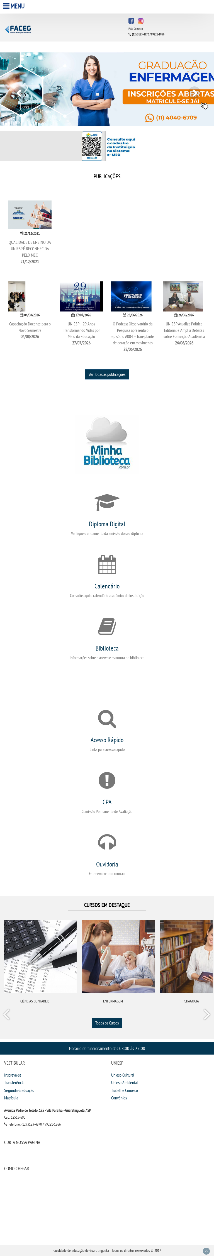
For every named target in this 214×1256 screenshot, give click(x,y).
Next (207, 1015)
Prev (7, 1015)
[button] (16, 89)
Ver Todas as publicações (107, 374)
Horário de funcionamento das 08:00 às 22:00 (107, 1048)
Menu (18, 6)
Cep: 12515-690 (14, 1117)
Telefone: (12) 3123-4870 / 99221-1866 (34, 1124)
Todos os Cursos (107, 1023)
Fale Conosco (135, 29)
